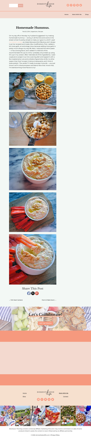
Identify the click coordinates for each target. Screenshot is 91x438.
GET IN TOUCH (45, 323)
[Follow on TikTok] (80, 5)
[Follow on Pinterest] (74, 5)
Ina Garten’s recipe (15, 42)
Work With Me (76, 14)
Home (66, 14)
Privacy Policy (55, 435)
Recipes (40, 31)
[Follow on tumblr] (77, 5)
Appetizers (34, 31)
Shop (87, 14)
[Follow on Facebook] (71, 5)
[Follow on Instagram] (68, 5)
